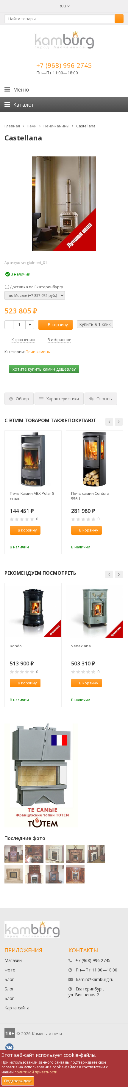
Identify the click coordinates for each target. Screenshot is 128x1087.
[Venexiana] (94, 611)
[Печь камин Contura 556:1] (94, 459)
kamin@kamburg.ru (94, 979)
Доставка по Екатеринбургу (36, 286)
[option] (33, 492)
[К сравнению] (44, 539)
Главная (12, 126)
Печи (32, 126)
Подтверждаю (18, 1080)
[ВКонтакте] (9, 1047)
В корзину (58, 324)
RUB (63, 6)
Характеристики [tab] (62, 398)
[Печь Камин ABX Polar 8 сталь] (33, 459)
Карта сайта (16, 1008)
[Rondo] (33, 611)
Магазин (13, 960)
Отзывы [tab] (104, 398)
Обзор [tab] (22, 398)
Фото (9, 970)
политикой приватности (36, 1072)
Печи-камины (56, 126)
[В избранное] (54, 539)
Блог (9, 979)
